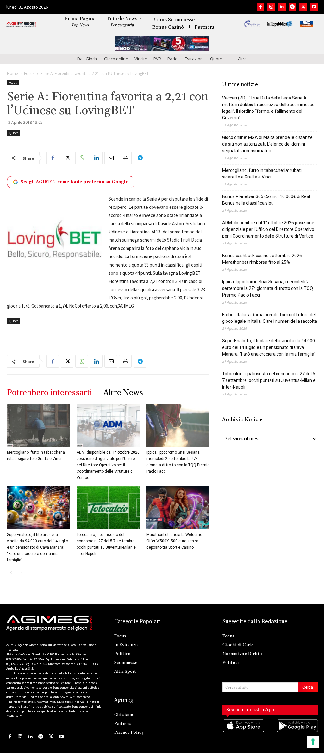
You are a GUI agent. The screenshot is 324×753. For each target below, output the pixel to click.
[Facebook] (260, 7)
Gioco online (116, 59)
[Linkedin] (282, 7)
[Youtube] (314, 7)
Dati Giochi (87, 59)
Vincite (140, 59)
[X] (303, 7)
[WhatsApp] (81, 158)
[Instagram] (271, 7)
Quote (216, 59)
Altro (242, 59)
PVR (157, 59)
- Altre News (120, 393)
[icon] (243, 731)
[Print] (125, 158)
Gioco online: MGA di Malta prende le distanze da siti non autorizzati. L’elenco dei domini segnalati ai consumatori (267, 144)
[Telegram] (292, 7)
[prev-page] (11, 572)
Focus (29, 73)
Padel (172, 59)
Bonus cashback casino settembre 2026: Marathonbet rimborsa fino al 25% (262, 259)
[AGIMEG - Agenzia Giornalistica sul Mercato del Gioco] (21, 24)
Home (12, 73)
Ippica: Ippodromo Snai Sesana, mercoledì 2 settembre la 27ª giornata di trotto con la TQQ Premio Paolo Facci (267, 288)
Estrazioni (194, 59)
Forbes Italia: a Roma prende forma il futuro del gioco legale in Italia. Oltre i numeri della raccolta (269, 318)
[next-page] (21, 572)
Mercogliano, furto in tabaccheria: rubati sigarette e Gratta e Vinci (262, 173)
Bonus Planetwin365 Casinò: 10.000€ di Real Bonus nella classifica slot (266, 200)
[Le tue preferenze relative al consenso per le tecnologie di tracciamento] (313, 742)
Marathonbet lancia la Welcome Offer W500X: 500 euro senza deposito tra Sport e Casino (174, 541)
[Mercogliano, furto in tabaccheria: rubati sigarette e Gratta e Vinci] (38, 425)
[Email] (110, 158)
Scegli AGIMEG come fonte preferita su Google (74, 182)
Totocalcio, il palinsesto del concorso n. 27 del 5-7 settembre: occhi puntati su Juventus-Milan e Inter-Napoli (269, 380)
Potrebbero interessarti (49, 393)
